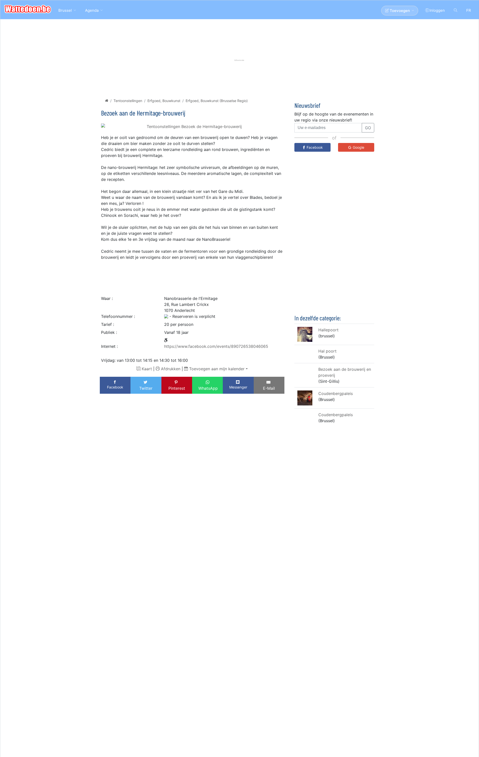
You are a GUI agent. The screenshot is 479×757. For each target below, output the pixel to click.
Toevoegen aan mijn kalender (216, 368)
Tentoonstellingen (128, 101)
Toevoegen (399, 10)
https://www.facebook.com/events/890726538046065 (216, 346)
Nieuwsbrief (307, 105)
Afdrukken (170, 368)
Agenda (92, 10)
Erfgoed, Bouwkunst (163, 101)
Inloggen (436, 10)
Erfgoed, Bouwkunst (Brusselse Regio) (217, 101)
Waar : (107, 298)
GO (368, 127)
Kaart (146, 368)
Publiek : (109, 332)
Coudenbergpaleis (335, 393)
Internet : (109, 346)
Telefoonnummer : (118, 316)
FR (468, 10)
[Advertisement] (192, 276)
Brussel (65, 10)
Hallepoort (328, 329)
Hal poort (327, 351)
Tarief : (107, 324)
